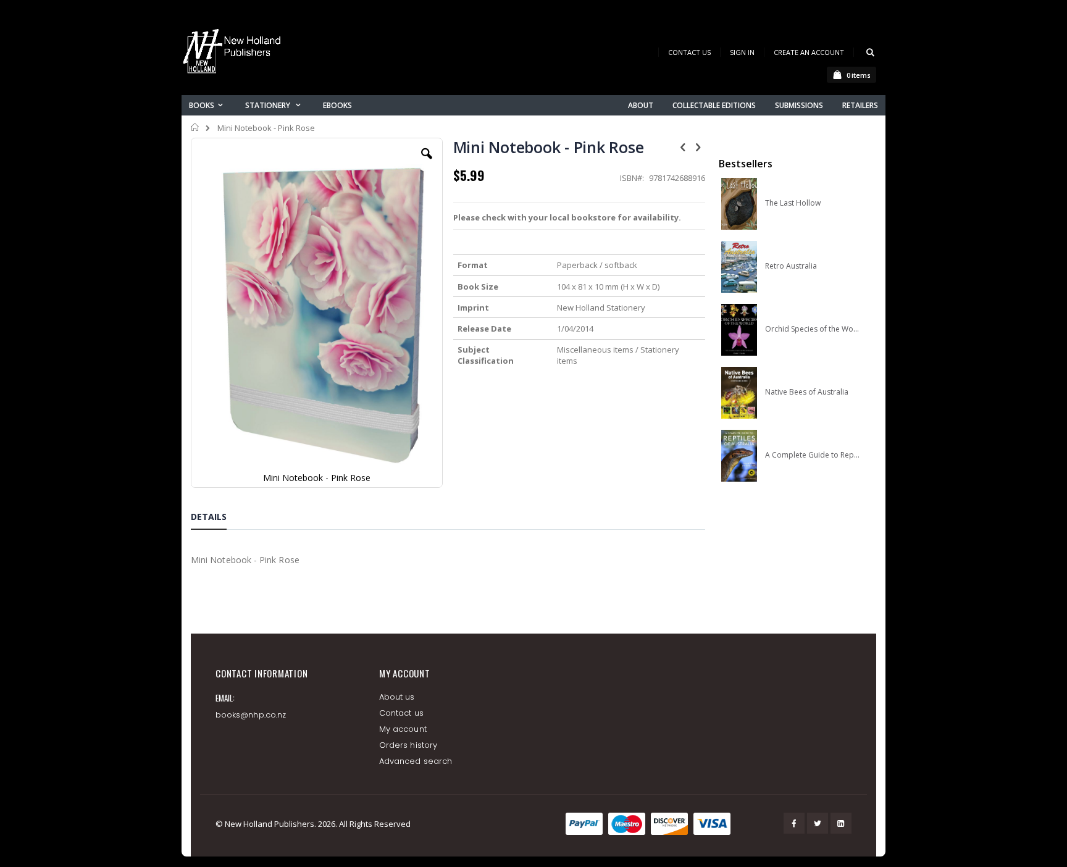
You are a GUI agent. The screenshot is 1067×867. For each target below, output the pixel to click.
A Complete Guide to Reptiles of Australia (812, 455)
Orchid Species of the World (812, 329)
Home (195, 127)
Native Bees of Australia (806, 392)
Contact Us (689, 52)
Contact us (401, 713)
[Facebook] (794, 823)
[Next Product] (698, 146)
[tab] (218, 518)
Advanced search (415, 761)
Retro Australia (791, 266)
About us (397, 697)
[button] (426, 163)
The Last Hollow (793, 203)
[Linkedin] (841, 823)
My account (403, 729)
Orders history (408, 745)
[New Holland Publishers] (234, 53)
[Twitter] (817, 823)
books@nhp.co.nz (250, 715)
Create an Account (809, 52)
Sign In (742, 52)
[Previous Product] (683, 146)
